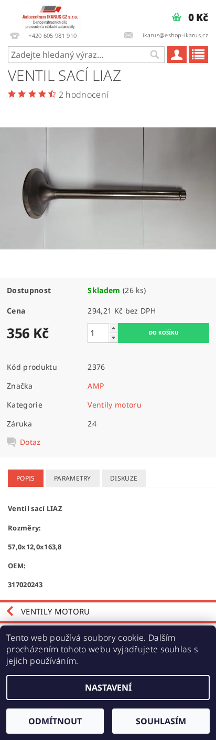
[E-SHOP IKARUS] (53, 13)
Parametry (72, 478)
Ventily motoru (114, 405)
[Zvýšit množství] (113, 328)
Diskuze (123, 478)
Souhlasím (161, 721)
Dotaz (30, 442)
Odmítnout (55, 721)
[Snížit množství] (113, 337)
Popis (25, 478)
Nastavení (108, 687)
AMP (96, 386)
